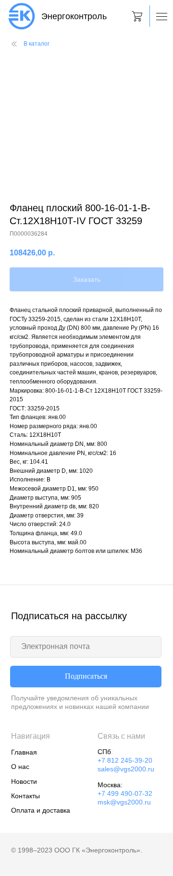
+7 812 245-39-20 (125, 760)
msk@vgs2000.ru (124, 802)
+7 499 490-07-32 (125, 793)
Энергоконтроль (74, 16)
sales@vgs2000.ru (126, 769)
